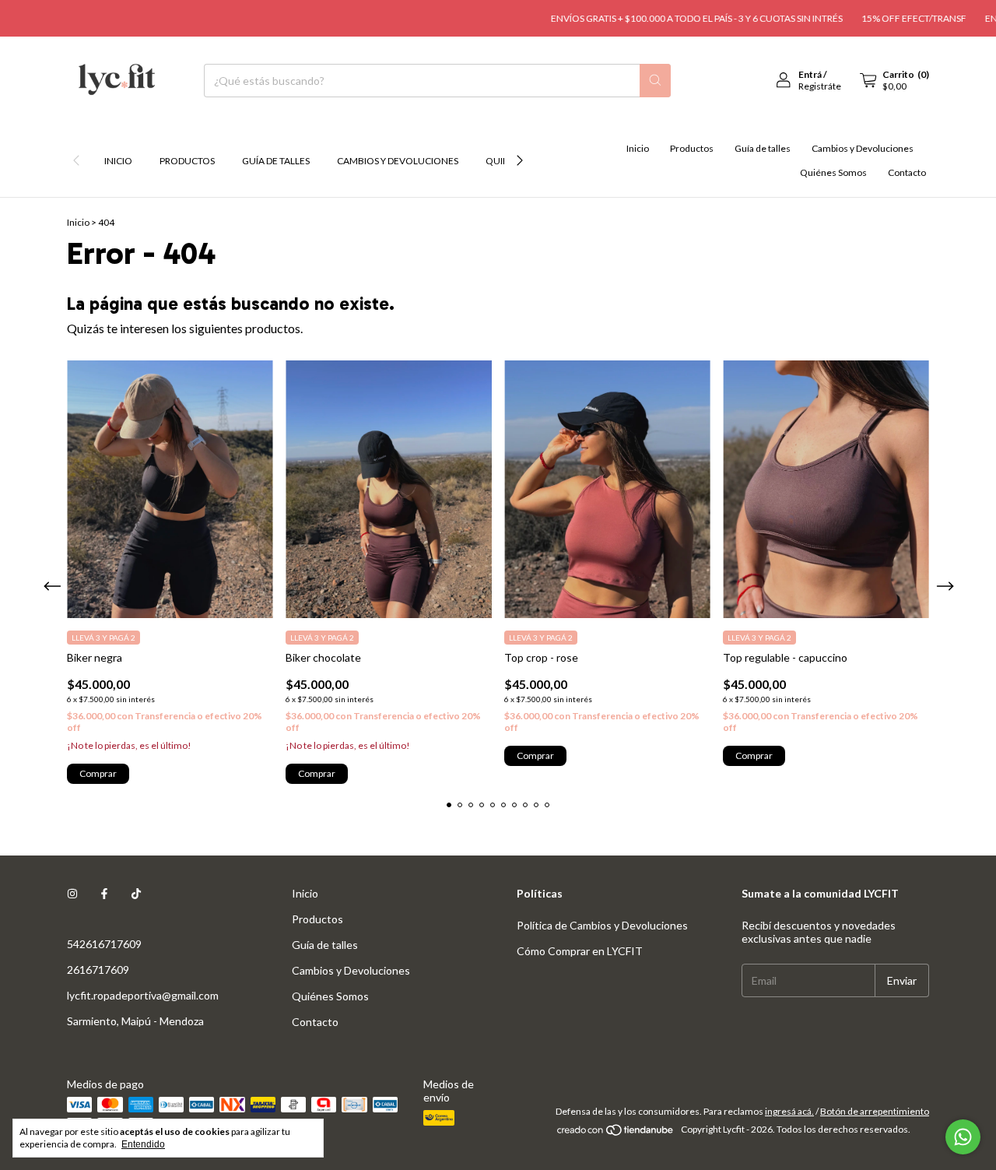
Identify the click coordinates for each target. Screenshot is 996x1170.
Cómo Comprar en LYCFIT (580, 950)
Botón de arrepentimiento (874, 1111)
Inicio (118, 161)
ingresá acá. (789, 1111)
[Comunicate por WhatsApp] (962, 1136)
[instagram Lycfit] (72, 893)
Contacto (907, 172)
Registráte (819, 86)
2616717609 (98, 969)
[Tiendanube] (616, 1133)
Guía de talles (276, 161)
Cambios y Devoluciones (397, 161)
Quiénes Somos (833, 172)
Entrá (810, 74)
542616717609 (104, 943)
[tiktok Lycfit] (136, 893)
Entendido (143, 1144)
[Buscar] (655, 80)
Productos (187, 161)
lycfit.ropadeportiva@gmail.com (143, 995)
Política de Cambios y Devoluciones (602, 925)
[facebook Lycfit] (104, 893)
